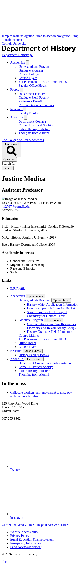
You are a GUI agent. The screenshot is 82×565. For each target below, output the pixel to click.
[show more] (27, 62)
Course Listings (29, 74)
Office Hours (27, 343)
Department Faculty (32, 93)
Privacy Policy (19, 535)
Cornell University (14, 43)
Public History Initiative (34, 129)
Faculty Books (28, 113)
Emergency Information (26, 543)
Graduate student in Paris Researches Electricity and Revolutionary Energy (51, 326)
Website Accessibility (24, 532)
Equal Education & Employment (31, 539)
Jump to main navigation (18, 36)
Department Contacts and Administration (46, 363)
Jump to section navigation (53, 36)
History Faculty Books (34, 355)
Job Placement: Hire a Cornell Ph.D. (43, 82)
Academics (18, 62)
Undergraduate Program (34, 66)
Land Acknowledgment (25, 547)
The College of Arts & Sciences (23, 140)
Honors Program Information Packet (51, 308)
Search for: (9, 163)
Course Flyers (28, 78)
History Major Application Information (52, 304)
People (15, 89)
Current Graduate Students (36, 105)
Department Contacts (32, 121)
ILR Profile (17, 288)
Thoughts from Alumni (34, 133)
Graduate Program (31, 70)
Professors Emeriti (31, 101)
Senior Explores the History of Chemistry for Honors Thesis (47, 314)
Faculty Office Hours (33, 85)
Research (16, 109)
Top (4, 561)
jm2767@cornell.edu (16, 206)
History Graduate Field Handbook (49, 331)
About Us (17, 117)
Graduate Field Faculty (34, 97)
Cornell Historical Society (36, 125)
